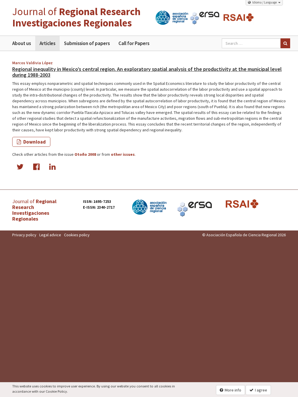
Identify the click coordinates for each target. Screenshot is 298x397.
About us (21, 43)
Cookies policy (77, 234)
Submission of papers (87, 43)
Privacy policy (24, 234)
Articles (47, 43)
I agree (261, 390)
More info (233, 390)
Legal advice (50, 234)
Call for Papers (133, 43)
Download (34, 142)
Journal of (76, 17)
